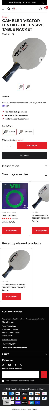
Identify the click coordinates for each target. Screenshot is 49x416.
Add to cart (32, 145)
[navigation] (21, 87)
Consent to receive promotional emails (20, 381)
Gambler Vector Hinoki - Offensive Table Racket (14, 286)
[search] (8, 9)
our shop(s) (19, 140)
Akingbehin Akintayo (30, 409)
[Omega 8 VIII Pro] (15, 196)
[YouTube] (9, 365)
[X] (21, 365)
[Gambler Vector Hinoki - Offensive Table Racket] (16, 264)
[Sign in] (40, 9)
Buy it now (24, 155)
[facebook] (15, 365)
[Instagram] (3, 365)
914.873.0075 (10, 344)
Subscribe (44, 374)
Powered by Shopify (36, 389)
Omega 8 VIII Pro (9, 215)
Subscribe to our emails (12, 369)
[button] (42, 60)
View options (11, 230)
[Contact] (43, 2)
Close (24, 354)
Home (4, 17)
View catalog (3, 9)
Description (10, 166)
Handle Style (7, 126)
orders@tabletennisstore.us (16, 347)
